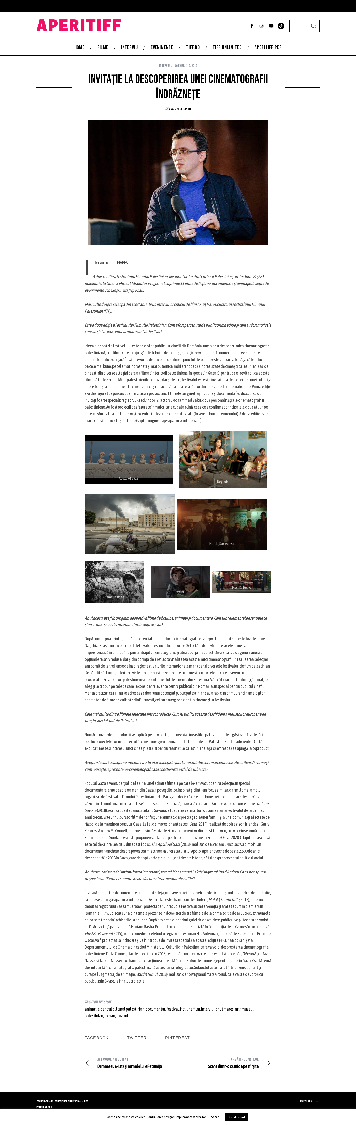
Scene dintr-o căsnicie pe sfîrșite (233, 1063)
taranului (123, 1015)
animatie (92, 1009)
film (196, 1009)
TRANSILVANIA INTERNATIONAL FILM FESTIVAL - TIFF (62, 1101)
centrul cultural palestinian (122, 1009)
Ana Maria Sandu (180, 109)
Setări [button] (215, 1117)
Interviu (164, 66)
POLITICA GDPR (44, 1107)
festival (172, 1009)
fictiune (186, 1009)
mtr (237, 1009)
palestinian (94, 1015)
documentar (155, 1009)
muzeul (248, 1009)
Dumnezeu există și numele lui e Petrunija (129, 1063)
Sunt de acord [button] (236, 1117)
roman (109, 1015)
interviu (207, 1009)
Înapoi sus (306, 1101)
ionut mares (224, 1009)
